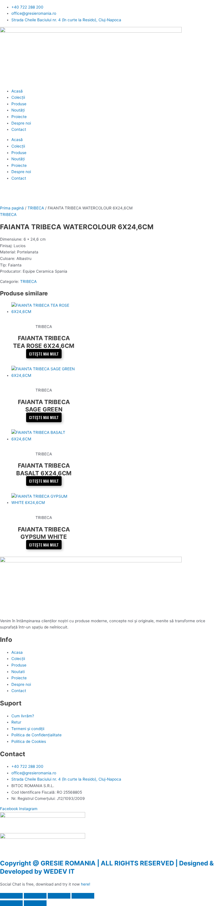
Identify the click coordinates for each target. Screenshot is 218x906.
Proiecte (19, 116)
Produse (18, 104)
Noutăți (18, 110)
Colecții (18, 97)
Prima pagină (12, 208)
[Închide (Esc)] (83, 896)
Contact (18, 129)
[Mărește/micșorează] (11, 896)
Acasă (17, 91)
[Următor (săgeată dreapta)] (35, 903)
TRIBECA (36, 208)
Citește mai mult (44, 353)
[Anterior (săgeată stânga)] (11, 903)
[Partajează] (59, 896)
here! (85, 884)
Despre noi (21, 123)
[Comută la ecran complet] (35, 896)
